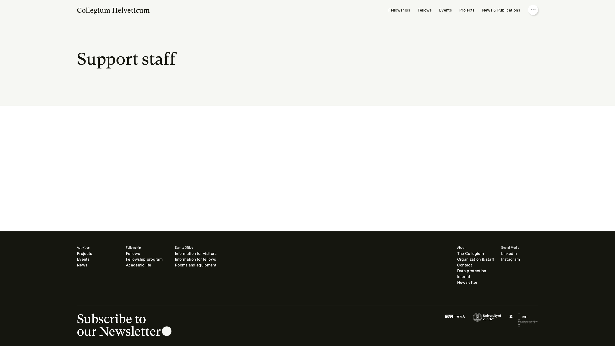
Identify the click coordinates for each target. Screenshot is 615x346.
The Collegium (470, 254)
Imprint (463, 277)
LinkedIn (509, 254)
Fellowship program (144, 259)
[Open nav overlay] (533, 10)
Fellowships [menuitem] (399, 10)
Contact (464, 265)
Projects (84, 254)
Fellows (133, 254)
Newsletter (467, 282)
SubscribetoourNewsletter (119, 325)
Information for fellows (195, 259)
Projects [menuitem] (467, 10)
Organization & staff (475, 259)
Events (83, 259)
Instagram (510, 259)
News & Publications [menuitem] (501, 10)
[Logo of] (455, 320)
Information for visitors (196, 254)
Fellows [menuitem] (425, 10)
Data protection (471, 271)
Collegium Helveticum (113, 10)
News (82, 265)
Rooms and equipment (195, 265)
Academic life (138, 265)
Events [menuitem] (445, 10)
